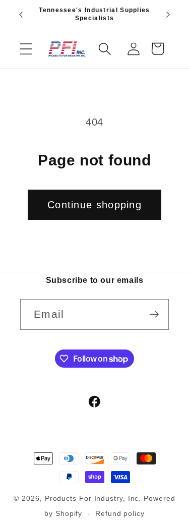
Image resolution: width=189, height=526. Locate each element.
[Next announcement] (168, 15)
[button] (26, 48)
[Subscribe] (154, 314)
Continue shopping (94, 204)
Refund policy (120, 513)
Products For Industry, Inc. (93, 498)
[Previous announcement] (21, 15)
